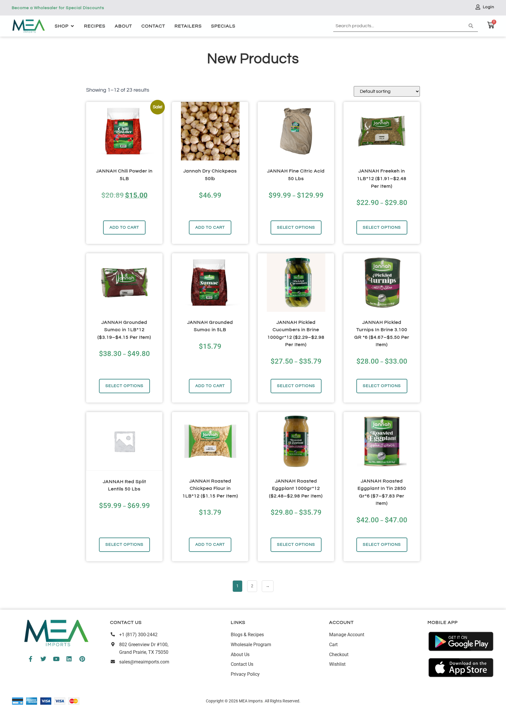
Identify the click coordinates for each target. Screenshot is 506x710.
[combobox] (399, 26)
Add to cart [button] (124, 227)
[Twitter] (43, 659)
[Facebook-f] (30, 659)
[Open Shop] (72, 26)
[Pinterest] (82, 659)
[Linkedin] (69, 659)
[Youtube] (56, 659)
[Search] (472, 26)
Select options (296, 227)
